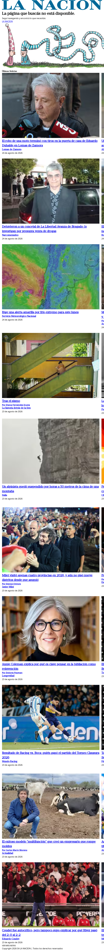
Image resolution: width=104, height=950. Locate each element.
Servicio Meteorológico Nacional (19, 316)
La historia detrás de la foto (16, 408)
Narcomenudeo (10, 235)
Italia (4, 495)
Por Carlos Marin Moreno (14, 850)
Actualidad (7, 853)
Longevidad (8, 676)
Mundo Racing (9, 761)
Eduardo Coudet (10, 939)
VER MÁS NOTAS (9, 946)
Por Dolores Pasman (12, 672)
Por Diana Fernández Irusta (16, 404)
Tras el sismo (11, 401)
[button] (50, 106)
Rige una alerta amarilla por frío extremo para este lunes (40, 312)
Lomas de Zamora (11, 149)
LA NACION (7, 21)
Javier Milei (8, 587)
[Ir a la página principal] (52, 9)
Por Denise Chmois (11, 583)
